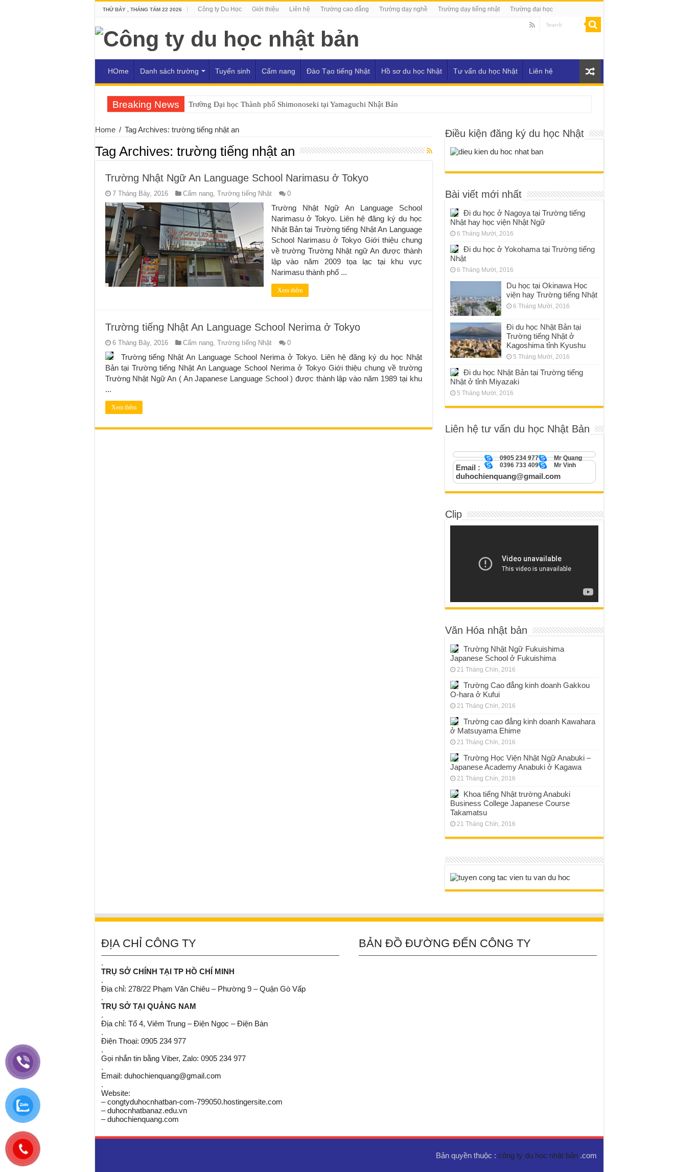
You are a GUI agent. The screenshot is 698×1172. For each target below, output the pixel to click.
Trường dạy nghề (403, 9)
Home (105, 129)
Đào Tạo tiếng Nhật (338, 71)
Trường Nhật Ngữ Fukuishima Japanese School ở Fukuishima (507, 653)
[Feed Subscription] (429, 151)
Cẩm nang (278, 71)
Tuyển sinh (232, 71)
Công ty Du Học (220, 9)
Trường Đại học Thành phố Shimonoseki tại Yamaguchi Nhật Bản (293, 104)
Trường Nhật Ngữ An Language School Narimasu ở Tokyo (236, 177)
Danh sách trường (169, 71)
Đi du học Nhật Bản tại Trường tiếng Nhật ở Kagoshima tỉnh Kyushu (546, 336)
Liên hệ (299, 9)
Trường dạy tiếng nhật (469, 9)
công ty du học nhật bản (539, 1155)
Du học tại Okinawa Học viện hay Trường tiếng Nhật (551, 290)
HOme (118, 71)
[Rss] (532, 25)
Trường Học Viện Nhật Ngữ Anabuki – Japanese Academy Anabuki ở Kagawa (520, 762)
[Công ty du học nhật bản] (227, 37)
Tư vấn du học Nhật (485, 71)
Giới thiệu (265, 9)
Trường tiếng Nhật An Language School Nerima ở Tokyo (232, 327)
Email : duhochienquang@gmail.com (508, 471)
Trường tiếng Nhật (244, 193)
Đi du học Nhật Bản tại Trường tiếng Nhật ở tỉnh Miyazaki (516, 377)
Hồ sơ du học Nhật (411, 71)
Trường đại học (531, 9)
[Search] (593, 24)
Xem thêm (290, 290)
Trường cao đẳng (344, 9)
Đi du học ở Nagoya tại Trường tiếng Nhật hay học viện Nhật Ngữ (517, 217)
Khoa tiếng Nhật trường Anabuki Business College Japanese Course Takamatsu (510, 803)
